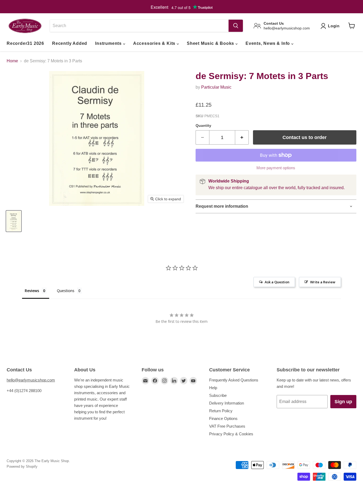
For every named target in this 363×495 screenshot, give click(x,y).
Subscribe (218, 395)
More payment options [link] (275, 168)
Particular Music (216, 87)
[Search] (236, 26)
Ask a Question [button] (277, 282)
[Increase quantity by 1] (242, 137)
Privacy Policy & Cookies (231, 434)
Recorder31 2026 (25, 43)
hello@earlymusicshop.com (31, 380)
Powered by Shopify (22, 466)
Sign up (343, 401)
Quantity (203, 125)
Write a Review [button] (322, 282)
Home (12, 61)
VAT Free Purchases (227, 426)
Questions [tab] (65, 290)
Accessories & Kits (155, 43)
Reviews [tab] (32, 290)
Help (213, 387)
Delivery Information (226, 403)
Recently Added (69, 43)
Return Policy (221, 411)
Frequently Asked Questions (233, 380)
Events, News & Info (268, 43)
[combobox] (139, 26)
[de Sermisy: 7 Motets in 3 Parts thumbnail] (13, 221)
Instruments (109, 43)
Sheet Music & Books (211, 43)
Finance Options (223, 418)
